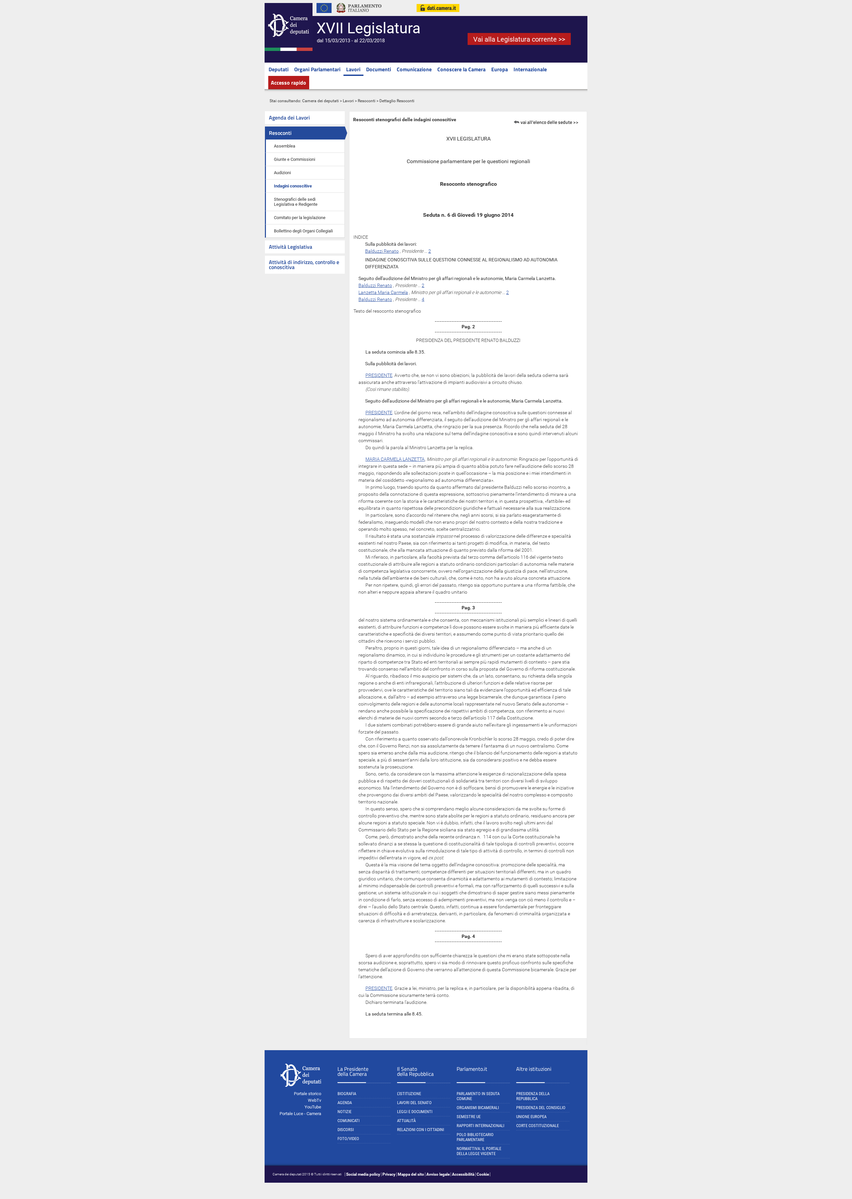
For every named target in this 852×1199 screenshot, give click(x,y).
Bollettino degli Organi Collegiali (303, 230)
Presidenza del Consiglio (540, 1107)
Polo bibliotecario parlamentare (475, 1137)
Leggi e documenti (414, 1111)
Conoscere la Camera (461, 69)
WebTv (314, 1100)
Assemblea (284, 146)
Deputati (279, 69)
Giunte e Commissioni (294, 159)
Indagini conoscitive (293, 185)
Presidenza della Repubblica (532, 1096)
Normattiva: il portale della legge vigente (479, 1151)
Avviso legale (438, 1174)
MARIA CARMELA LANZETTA (395, 459)
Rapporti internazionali (480, 1125)
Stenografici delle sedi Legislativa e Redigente (296, 202)
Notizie (344, 1111)
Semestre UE (469, 1116)
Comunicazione (414, 69)
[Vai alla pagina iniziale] (289, 49)
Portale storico (307, 1093)
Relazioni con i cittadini (420, 1129)
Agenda (344, 1102)
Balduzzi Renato (382, 251)
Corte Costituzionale (537, 1125)
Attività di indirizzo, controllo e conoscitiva (304, 264)
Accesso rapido (288, 83)
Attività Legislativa (290, 247)
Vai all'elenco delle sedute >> (549, 122)
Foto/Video (348, 1138)
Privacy (388, 1174)
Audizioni (282, 172)
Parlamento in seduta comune (478, 1096)
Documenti (378, 69)
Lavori (353, 69)
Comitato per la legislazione (299, 217)
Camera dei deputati (320, 101)
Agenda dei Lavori (289, 118)
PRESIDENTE (378, 375)
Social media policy (363, 1174)
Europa (499, 69)
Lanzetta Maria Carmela (383, 292)
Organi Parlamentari (317, 69)
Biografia (346, 1093)
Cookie (483, 1174)
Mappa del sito (411, 1174)
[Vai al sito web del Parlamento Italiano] (359, 14)
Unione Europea (531, 1116)
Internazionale (530, 69)
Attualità (406, 1120)
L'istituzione (409, 1093)
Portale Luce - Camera (300, 1113)
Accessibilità (463, 1174)
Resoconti (366, 101)
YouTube (313, 1106)
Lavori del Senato (414, 1102)
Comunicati (348, 1120)
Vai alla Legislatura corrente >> (519, 39)
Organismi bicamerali (478, 1107)
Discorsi (345, 1129)
